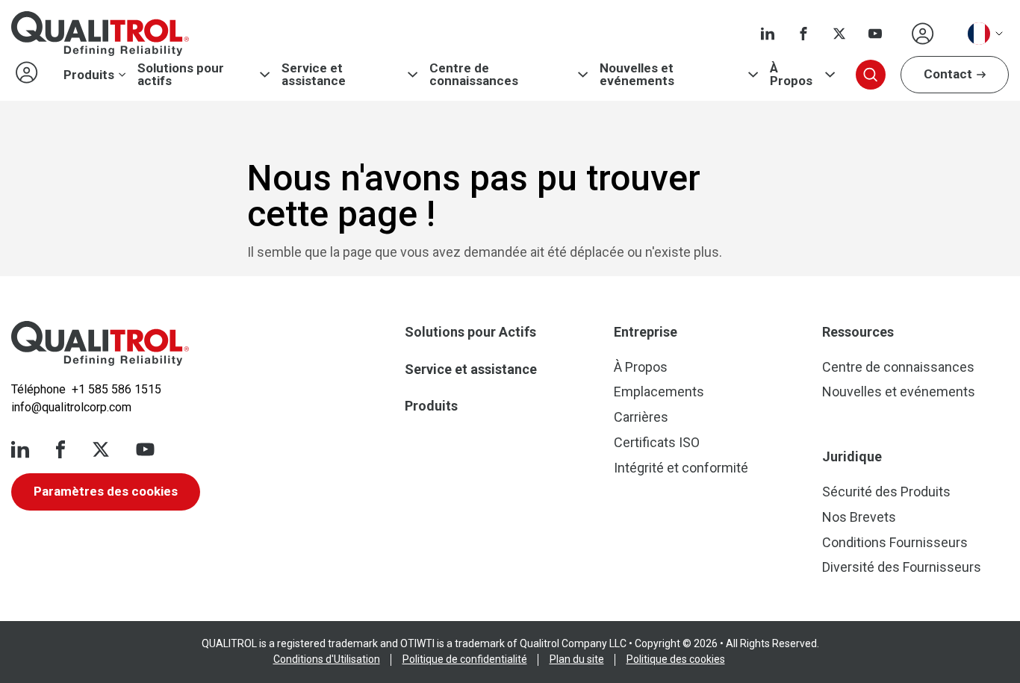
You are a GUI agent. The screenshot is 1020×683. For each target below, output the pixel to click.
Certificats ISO (657, 442)
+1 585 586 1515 (116, 389)
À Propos (791, 74)
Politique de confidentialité (464, 659)
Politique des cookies (675, 659)
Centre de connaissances (473, 74)
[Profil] (923, 33)
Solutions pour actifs (180, 74)
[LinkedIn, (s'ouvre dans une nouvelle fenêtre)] (767, 33)
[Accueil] (100, 343)
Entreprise (645, 332)
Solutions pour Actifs (470, 332)
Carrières (641, 417)
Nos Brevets (859, 517)
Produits (88, 75)
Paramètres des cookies (106, 491)
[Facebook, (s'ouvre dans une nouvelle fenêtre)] (803, 33)
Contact (948, 73)
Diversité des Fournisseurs (901, 567)
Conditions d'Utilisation (326, 659)
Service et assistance (314, 74)
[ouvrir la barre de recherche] (871, 75)
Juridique (852, 456)
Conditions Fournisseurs (895, 542)
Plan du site (577, 659)
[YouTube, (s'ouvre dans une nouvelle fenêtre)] (875, 33)
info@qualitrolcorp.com (71, 407)
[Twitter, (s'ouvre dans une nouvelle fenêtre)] (839, 33)
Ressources (858, 332)
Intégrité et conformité (681, 467)
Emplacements (659, 391)
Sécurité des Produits (886, 491)
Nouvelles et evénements (637, 74)
